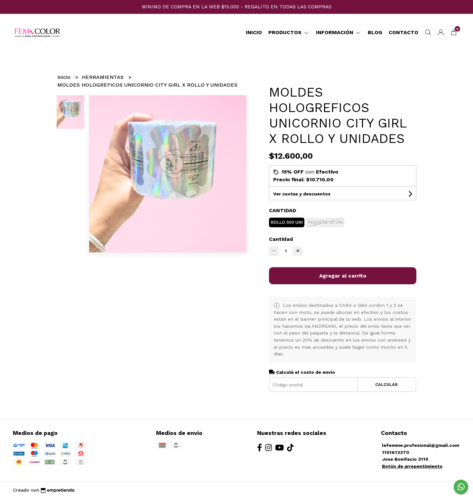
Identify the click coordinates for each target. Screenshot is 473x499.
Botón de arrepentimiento (412, 466)
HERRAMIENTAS (103, 77)
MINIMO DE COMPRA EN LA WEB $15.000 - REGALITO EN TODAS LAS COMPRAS (236, 7)
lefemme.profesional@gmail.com (420, 445)
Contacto (403, 32)
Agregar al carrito (342, 276)
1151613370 (395, 452)
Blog (375, 32)
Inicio (254, 32)
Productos (285, 32)
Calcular (386, 384)
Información (335, 32)
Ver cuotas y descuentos (301, 193)
